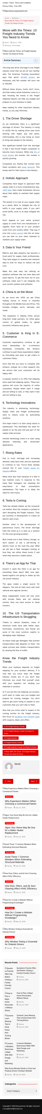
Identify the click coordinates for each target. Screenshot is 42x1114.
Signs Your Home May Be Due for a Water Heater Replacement (20, 830)
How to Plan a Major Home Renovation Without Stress (25, 995)
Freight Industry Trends (14, 742)
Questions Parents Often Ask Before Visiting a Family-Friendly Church (26, 970)
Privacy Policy (8, 6)
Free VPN (18, 6)
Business (8, 45)
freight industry (11, 738)
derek (7, 42)
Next (33, 781)
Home (11, 3)
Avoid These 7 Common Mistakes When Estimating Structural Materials (18, 859)
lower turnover (28, 167)
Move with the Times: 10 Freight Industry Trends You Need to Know (20, 753)
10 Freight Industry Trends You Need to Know (19, 732)
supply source (17, 233)
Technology (16, 45)
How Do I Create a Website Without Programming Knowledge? (18, 915)
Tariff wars (7, 190)
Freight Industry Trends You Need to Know (21, 747)
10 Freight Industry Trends (15, 726)
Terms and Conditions (23, 3)
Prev (9, 781)
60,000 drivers (28, 77)
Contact (5, 3)
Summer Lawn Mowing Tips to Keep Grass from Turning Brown (26, 1017)
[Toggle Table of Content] (34, 61)
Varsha (9, 807)
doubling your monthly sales (27, 717)
